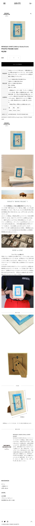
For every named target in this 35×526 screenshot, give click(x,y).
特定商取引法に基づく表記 (8, 500)
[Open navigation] (4, 3)
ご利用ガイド (4, 486)
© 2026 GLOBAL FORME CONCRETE (10, 524)
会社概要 (3, 496)
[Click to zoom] (31, 14)
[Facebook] (2, 521)
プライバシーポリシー (6, 498)
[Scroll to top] (31, 521)
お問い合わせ (4, 488)
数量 (2, 57)
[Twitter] (4, 521)
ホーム (3, 484)
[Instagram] (7, 521)
